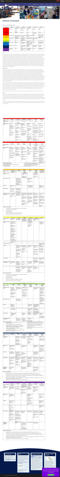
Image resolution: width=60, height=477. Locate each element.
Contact (55, 4)
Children (46, 4)
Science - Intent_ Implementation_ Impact (9, 25)
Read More (51, 472)
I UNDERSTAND (51, 474)
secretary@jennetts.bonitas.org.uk (10, 459)
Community (50, 4)
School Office (42, 4)
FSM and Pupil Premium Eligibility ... (13, 1)
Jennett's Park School (10, 475)
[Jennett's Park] (6, 6)
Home (30, 4)
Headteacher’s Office (35, 4)
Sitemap (15, 475)
